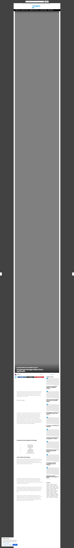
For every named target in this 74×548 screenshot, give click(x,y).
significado (52, 494)
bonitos (51, 485)
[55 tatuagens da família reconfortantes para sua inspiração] (52, 458)
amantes (48, 484)
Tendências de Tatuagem (33, 10)
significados (56, 494)
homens (54, 487)
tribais (53, 497)
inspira (55, 489)
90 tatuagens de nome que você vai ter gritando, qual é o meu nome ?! (52, 413)
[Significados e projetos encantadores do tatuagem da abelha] (52, 471)
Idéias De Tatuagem (24, 10)
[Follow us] (57, 10)
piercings (48, 493)
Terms (42, 3)
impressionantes (56, 488)
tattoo (57, 495)
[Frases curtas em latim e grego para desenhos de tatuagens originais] (52, 394)
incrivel (52, 489)
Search (46, 1)
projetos (48, 494)
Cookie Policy (35, 3)
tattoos (48, 496)
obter (48, 492)
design (48, 486)
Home (19, 10)
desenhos (55, 485)
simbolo (48, 495)
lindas (52, 490)
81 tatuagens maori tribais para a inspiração (52, 426)
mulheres (56, 491)
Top (16, 10)
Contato (45, 3)
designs (52, 486)
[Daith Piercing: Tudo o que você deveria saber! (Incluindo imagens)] (52, 445)
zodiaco (57, 497)
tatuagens (56, 496)
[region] (10, 541)
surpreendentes (53, 495)
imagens (51, 488)
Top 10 (23, 3)
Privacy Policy (39, 3)
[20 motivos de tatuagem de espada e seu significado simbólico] (52, 381)
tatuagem (52, 496)
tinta (47, 497)
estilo (54, 486)
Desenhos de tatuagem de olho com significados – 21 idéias (52, 438)
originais (51, 492)
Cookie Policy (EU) (48, 3)
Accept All (15, 544)
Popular (28, 3)
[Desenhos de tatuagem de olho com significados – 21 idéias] (52, 433)
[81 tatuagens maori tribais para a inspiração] (52, 421)
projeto (56, 493)
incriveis (48, 489)
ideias (48, 488)
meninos (52, 491)
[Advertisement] (29, 385)
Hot (47, 378)
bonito (48, 485)
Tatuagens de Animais (43, 10)
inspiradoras (48, 490)
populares (52, 493)
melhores (56, 490)
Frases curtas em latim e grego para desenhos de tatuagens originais (52, 400)
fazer (57, 486)
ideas (57, 487)
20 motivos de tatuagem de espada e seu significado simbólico (51, 387)
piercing (55, 492)
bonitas (56, 484)
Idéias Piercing (50, 10)
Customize (5, 544)
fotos (50, 487)
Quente (26, 3)
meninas (48, 491)
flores (48, 487)
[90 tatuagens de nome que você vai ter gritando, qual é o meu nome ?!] (52, 408)
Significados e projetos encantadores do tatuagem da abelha (52, 476)
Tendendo (31, 3)
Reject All (10, 544)
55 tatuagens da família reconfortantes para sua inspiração (51, 463)
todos (50, 497)
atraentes (52, 484)
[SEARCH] (58, 10)
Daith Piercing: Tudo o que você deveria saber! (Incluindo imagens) (52, 450)
